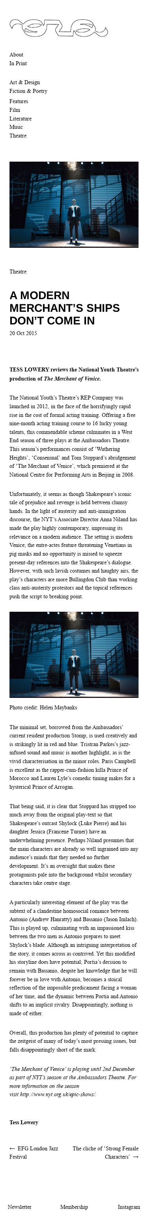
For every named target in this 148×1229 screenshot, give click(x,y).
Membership (74, 1207)
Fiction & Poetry (28, 91)
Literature (20, 118)
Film (14, 110)
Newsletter (20, 1207)
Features (18, 101)
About (16, 54)
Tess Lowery (23, 1122)
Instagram (129, 1207)
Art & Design (24, 82)
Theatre (17, 135)
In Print (18, 63)
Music (16, 127)
